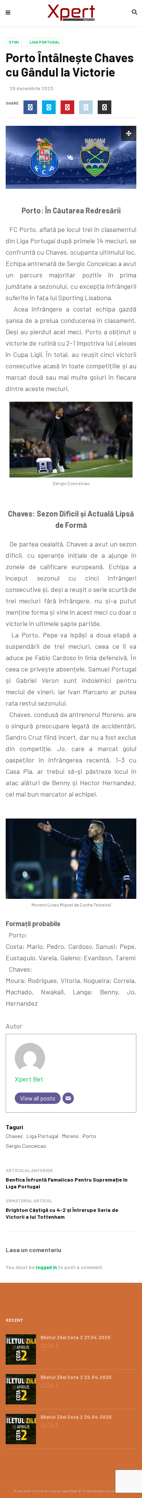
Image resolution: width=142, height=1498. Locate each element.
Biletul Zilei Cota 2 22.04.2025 (76, 1377)
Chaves (14, 1136)
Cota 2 (49, 1346)
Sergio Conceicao (26, 1146)
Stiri (14, 42)
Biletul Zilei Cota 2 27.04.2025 (76, 1337)
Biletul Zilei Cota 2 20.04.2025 (76, 1417)
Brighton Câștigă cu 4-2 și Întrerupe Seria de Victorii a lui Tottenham (62, 1213)
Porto (89, 1136)
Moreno (70, 1136)
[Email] (68, 1098)
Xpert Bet (29, 1079)
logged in (46, 1267)
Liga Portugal (45, 42)
